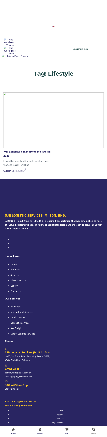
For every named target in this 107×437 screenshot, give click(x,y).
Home (13, 264)
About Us (15, 269)
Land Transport (18, 317)
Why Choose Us (18, 280)
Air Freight (15, 306)
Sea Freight (16, 328)
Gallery (14, 285)
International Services (21, 312)
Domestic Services (20, 322)
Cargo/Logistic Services (22, 333)
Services (14, 275)
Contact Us (16, 291)
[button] (56, 26)
